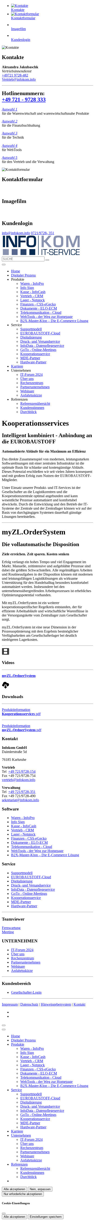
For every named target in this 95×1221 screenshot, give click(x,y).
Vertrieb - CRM (31, 296)
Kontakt (79, 1004)
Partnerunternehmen (35, 387)
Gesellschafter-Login (26, 992)
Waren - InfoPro (32, 283)
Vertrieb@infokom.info (19, 79)
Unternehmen (21, 1135)
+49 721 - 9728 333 (24, 100)
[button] (4, 264)
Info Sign (27, 288)
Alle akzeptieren (14, 1189)
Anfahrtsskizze (31, 395)
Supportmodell (31, 329)
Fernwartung (11, 928)
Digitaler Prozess (23, 275)
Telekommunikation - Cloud (40, 312)
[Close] (4, 1029)
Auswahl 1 (9, 109)
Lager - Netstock (32, 300)
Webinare (27, 391)
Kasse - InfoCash (32, 292)
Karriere (17, 366)
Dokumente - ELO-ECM (38, 308)
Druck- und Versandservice (40, 341)
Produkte (17, 1044)
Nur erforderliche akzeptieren (23, 1194)
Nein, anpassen (40, 1189)
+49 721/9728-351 (22, 792)
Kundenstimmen (32, 408)
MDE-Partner (30, 358)
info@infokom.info (16, 233)
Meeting (8, 932)
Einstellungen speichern (46, 1216)
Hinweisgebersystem (56, 1004)
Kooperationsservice (35, 354)
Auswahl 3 (9, 133)
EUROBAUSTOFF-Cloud (40, 333)
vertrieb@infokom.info (18, 780)
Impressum (10, 1004)
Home (15, 271)
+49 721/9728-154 (22, 771)
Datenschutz (29, 1004)
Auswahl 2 (9, 121)
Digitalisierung (31, 337)
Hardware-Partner (33, 362)
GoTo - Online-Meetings (38, 350)
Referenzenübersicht (35, 403)
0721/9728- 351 (42, 233)
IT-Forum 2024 (31, 375)
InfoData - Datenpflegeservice (42, 346)
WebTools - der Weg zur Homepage (46, 317)
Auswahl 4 (9, 146)
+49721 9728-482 (15, 75)
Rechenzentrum (31, 383)
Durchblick (28, 412)
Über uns (27, 379)
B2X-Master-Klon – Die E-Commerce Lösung (54, 321)
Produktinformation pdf (21, 712)
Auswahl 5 (9, 158)
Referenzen (19, 1164)
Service (16, 1090)
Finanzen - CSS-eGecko (38, 304)
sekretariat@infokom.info (20, 800)
